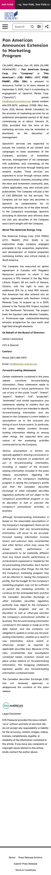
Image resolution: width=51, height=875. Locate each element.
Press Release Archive (30, 857)
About (12, 857)
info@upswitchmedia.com (16, 101)
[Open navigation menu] (5, 26)
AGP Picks (7, 4)
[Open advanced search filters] (39, 26)
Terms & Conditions (25, 870)
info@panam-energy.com (23, 364)
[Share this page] (47, 26)
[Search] (32, 26)
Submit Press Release (25, 863)
